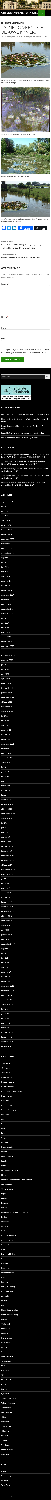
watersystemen (7, 1449)
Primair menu (48, 13)
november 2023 (7, 651)
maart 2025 (6, 581)
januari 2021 (6, 795)
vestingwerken (7, 1412)
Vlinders (4, 1440)
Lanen (3, 1277)
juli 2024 (4, 618)
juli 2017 (4, 953)
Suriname (5, 1389)
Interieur (4, 1226)
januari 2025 (6, 590)
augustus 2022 (7, 711)
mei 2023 (5, 674)
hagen (3, 1193)
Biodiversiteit (6, 1096)
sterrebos (5, 1370)
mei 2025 (5, 571)
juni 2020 (5, 827)
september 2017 (8, 944)
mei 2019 (5, 883)
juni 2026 (5, 511)
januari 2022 (6, 739)
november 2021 (7, 748)
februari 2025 (7, 585)
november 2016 (7, 990)
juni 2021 (5, 772)
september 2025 (8, 553)
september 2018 (8, 921)
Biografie (5, 1100)
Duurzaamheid (7, 1156)
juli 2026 (4, 506)
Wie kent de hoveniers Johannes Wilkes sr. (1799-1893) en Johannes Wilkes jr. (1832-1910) (25, 456)
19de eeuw (5, 1072)
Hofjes (4, 1207)
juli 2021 (4, 767)
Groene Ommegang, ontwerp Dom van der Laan (20, 255)
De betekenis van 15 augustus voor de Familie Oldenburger (25, 414)
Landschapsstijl (7, 1273)
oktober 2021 (6, 753)
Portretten (5, 1342)
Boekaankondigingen (9, 1110)
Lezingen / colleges (8, 1287)
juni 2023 (5, 669)
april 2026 (5, 520)
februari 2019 (7, 897)
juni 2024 (5, 623)
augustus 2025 (7, 558)
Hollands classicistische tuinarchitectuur (17, 1212)
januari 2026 (6, 534)
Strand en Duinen (8, 1380)
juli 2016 (4, 1009)
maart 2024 (6, 637)
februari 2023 (7, 688)
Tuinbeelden (6, 1408)
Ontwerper (5, 1328)
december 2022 (7, 697)
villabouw (5, 1421)
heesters (4, 1203)
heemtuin (5, 1198)
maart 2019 (6, 893)
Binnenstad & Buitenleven (12, 23)
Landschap (5, 1268)
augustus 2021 (7, 762)
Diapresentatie (7, 1147)
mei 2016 (5, 1018)
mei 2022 (5, 720)
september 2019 (8, 869)
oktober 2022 (6, 702)
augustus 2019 (7, 874)
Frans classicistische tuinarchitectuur (16, 1179)
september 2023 (8, 655)
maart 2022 (6, 730)
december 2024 (7, 595)
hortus (4, 1217)
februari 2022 (7, 734)
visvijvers (5, 1435)
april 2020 (5, 837)
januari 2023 (6, 693)
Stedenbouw (6, 1366)
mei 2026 (5, 516)
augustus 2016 (7, 1004)
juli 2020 (4, 823)
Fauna (3, 1166)
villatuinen (5, 1431)
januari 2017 (6, 981)
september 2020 (8, 814)
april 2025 (5, 576)
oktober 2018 (6, 916)
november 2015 (7, 1046)
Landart (4, 1259)
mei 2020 (5, 832)
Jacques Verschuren (9, 475)
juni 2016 (5, 1014)
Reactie (5, 283)
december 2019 (7, 855)
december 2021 (7, 744)
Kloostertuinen (7, 1245)
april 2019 (5, 888)
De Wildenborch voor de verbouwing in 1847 (19, 438)
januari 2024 (6, 641)
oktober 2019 (6, 865)
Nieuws (4, 1319)
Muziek (4, 1300)
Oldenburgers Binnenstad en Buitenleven (19, 12)
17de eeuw (5, 1063)
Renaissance (6, 1352)
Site (3, 338)
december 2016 (7, 986)
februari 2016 (7, 1032)
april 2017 (5, 967)
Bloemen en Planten (9, 1105)
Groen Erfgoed (7, 1189)
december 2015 (7, 1042)
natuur (4, 1305)
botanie (4, 1133)
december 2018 (7, 907)
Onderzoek (5, 1324)
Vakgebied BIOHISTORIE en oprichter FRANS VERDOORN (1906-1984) (24, 483)
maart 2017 (6, 972)
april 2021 (5, 781)
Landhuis (5, 1263)
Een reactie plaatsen (38, 37)
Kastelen (4, 1231)
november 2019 (7, 860)
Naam (4, 317)
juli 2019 (4, 879)
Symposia (5, 1394)
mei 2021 (5, 776)
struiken (4, 1384)
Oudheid (4, 1333)
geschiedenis (6, 1184)
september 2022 (8, 706)
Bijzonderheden (7, 1086)
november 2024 (7, 599)
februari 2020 (7, 846)
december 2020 (7, 800)
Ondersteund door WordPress (11, 1497)
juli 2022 (4, 716)
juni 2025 (5, 567)
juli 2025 (4, 562)
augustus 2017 (7, 948)
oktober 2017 (6, 939)
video (3, 1417)
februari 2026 (7, 530)
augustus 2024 (7, 613)
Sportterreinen (7, 1356)
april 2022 (5, 725)
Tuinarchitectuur (8, 1403)
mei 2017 (5, 962)
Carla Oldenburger (20, 37)
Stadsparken (6, 1361)
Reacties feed (6, 1480)
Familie (4, 1161)
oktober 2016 (6, 995)
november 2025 (7, 544)
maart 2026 (6, 525)
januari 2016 (6, 1037)
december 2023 (7, 646)
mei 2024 (5, 627)
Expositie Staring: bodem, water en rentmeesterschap (22, 433)
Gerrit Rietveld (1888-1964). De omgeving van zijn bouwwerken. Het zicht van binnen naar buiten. (24, 245)
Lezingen (4, 1282)
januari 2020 (6, 851)
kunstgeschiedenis (8, 1254)
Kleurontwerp (7, 1240)
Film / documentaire (9, 1170)
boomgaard (6, 1124)
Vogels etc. (5, 1445)
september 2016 (8, 1000)
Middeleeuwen (7, 1291)
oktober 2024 (6, 604)
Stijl (2, 1375)
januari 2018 (6, 935)
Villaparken (6, 1426)
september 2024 (8, 609)
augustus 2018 (7, 925)
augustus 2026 (7, 502)
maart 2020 (6, 841)
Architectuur (6, 1077)
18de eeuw (5, 1068)
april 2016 (5, 1023)
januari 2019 (6, 902)
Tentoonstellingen (8, 1398)
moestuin (5, 1296)
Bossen (4, 1128)
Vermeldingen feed (9, 1476)
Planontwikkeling (8, 1338)
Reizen (4, 1347)
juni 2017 (5, 958)
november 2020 (7, 804)
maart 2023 (6, 683)
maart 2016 (6, 1028)
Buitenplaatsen (7, 1142)
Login (3, 1471)
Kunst (3, 1249)
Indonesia (5, 1221)
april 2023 (5, 679)
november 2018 (7, 911)
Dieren (4, 1152)
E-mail (4, 328)
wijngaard (5, 1454)
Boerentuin (5, 1114)
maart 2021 (6, 786)
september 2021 (8, 758)
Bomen (4, 1119)
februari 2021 (7, 790)
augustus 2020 (7, 818)
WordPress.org (7, 1485)
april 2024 (5, 632)
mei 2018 (5, 930)
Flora (3, 1175)
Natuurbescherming (9, 1310)
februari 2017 (7, 976)
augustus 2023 (7, 660)
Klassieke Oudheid (8, 1235)
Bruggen (4, 1138)
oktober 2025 (6, 548)
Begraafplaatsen (7, 1082)
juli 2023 (4, 665)
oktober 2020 (6, 809)
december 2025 (7, 539)
